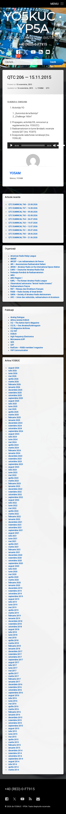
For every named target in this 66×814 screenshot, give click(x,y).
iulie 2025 (12, 404)
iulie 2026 (12, 371)
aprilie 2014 (13, 767)
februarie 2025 (14, 417)
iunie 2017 (12, 668)
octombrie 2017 (15, 657)
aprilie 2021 (13, 544)
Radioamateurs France (20, 286)
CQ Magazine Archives (20, 328)
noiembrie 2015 (15, 720)
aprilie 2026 (13, 379)
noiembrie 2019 (15, 591)
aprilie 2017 (13, 673)
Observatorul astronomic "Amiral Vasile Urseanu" (31, 283)
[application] (33, 145)
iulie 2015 (12, 731)
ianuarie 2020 (14, 585)
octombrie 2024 (15, 428)
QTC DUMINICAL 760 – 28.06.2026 (22, 234)
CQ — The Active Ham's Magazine (24, 323)
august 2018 (13, 629)
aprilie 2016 (13, 706)
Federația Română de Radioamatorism (26, 272)
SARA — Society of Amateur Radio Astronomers (30, 294)
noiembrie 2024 (15, 426)
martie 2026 (13, 382)
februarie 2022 (14, 516)
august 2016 (13, 695)
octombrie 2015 (15, 723)
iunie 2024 (12, 439)
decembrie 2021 (15, 522)
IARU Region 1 (16, 278)
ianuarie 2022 (14, 519)
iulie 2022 (12, 503)
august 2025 (13, 401)
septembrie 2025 (15, 398)
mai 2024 (12, 442)
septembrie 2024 (15, 431)
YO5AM (40, 88)
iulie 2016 (12, 698)
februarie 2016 (14, 712)
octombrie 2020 (15, 561)
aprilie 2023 (13, 478)
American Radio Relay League (23, 256)
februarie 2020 (14, 583)
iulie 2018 (12, 632)
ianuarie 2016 (14, 715)
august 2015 (13, 728)
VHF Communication (19, 350)
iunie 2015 (12, 734)
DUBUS (13, 334)
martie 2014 (13, 770)
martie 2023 (13, 481)
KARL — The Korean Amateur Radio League (28, 281)
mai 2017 (12, 671)
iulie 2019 (12, 602)
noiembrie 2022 (15, 492)
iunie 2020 (12, 572)
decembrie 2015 (15, 717)
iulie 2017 (12, 665)
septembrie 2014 (15, 759)
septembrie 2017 (15, 660)
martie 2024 (13, 448)
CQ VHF (13, 331)
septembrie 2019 (15, 596)
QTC (47, 88)
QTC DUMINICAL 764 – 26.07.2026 (22, 219)
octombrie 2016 (15, 690)
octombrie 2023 (15, 461)
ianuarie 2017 (14, 682)
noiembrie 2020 (15, 558)
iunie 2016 (12, 701)
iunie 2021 (12, 539)
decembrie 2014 (15, 750)
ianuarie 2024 (14, 453)
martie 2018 (13, 643)
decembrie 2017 (15, 651)
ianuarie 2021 (14, 552)
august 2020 (13, 566)
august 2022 (13, 500)
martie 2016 (13, 709)
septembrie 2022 (15, 497)
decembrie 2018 (15, 621)
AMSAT (13, 259)
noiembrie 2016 (15, 687)
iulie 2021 (12, 536)
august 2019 (13, 599)
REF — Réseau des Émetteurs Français (26, 289)
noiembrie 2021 (15, 525)
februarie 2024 (14, 450)
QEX (12, 342)
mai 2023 (12, 475)
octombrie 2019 (15, 594)
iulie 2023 (12, 470)
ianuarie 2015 (14, 748)
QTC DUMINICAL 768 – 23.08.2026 (22, 204)
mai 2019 (12, 607)
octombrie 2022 (15, 494)
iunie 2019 (12, 605)
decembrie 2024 (15, 423)
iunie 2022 (12, 505)
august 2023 (13, 467)
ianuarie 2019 (14, 618)
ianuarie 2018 (14, 649)
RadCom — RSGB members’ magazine (26, 348)
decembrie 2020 (15, 555)
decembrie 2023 (15, 456)
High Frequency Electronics (22, 337)
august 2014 (13, 761)
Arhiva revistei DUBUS (19, 320)
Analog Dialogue (17, 317)
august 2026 (13, 368)
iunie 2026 (12, 373)
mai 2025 (12, 409)
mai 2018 (12, 638)
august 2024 (13, 434)
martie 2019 (13, 613)
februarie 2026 (14, 384)
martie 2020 (13, 580)
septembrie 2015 (15, 726)
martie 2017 (13, 676)
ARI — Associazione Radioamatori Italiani (28, 264)
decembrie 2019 (15, 588)
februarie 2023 (14, 483)
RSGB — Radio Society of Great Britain (26, 292)
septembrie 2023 (15, 464)
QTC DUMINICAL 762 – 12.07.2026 (22, 226)
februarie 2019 (14, 616)
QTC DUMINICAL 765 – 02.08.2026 (22, 215)
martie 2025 (13, 415)
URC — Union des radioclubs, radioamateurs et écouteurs (34, 297)
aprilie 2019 (13, 610)
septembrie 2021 (15, 530)
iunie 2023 (12, 472)
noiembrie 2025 (15, 393)
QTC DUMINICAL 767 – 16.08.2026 (22, 208)
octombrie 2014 (15, 756)
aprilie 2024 (13, 445)
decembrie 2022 (15, 489)
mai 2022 (12, 508)
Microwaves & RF (17, 339)
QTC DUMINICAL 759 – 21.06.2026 (22, 237)
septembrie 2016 (15, 693)
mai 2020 (12, 574)
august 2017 (13, 662)
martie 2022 (13, 514)
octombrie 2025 (15, 395)
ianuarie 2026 (14, 387)
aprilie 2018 (13, 640)
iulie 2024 (12, 437)
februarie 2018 (14, 646)
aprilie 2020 (13, 577)
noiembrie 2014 (15, 753)
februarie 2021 (14, 550)
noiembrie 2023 (15, 459)
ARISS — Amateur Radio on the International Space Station (35, 267)
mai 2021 (12, 541)
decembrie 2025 (15, 390)
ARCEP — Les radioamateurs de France (27, 261)
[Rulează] (11, 145)
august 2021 (13, 533)
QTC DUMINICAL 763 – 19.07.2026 (22, 223)
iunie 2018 (12, 635)
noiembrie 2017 (15, 654)
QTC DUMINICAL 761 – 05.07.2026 (22, 230)
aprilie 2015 (13, 739)
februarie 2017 (14, 679)
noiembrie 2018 (15, 624)
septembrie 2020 (15, 563)
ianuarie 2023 (14, 486)
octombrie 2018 (15, 627)
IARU (12, 275)
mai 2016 (12, 704)
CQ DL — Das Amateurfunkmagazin (25, 325)
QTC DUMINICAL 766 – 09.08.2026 (22, 212)
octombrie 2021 (15, 528)
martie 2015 (13, 742)
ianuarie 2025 (14, 420)
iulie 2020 (12, 569)
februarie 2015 (14, 745)
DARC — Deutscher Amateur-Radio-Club (27, 270)
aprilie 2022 (13, 511)
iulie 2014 (12, 764)
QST (12, 345)
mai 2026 (12, 376)
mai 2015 (12, 737)
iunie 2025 (12, 406)
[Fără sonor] (54, 145)
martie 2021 (13, 547)
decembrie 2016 (15, 684)
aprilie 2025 (13, 412)
